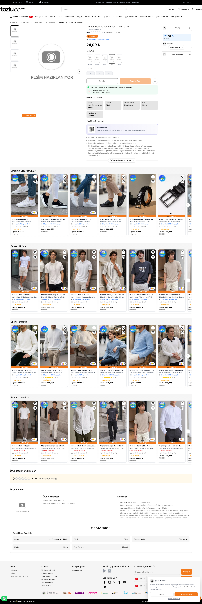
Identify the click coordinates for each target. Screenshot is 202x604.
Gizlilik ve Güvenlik (48, 570)
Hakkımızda (14, 570)
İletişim (12, 573)
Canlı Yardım (45, 585)
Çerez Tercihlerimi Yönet (19, 576)
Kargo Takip (187, 2)
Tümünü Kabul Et (186, 594)
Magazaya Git (175, 47)
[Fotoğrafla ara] (126, 9)
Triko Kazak (50, 22)
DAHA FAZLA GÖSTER (99, 528)
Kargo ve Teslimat (48, 579)
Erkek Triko (38, 22)
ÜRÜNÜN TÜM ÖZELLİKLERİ (120, 160)
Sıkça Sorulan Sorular (49, 576)
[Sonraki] (79, 71)
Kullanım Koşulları (47, 573)
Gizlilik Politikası (189, 587)
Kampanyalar (77, 570)
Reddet (161, 594)
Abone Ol (186, 572)
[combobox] (140, 579)
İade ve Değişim (47, 582)
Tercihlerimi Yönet (174, 599)
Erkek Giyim (25, 22)
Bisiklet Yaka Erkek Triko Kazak (71, 22)
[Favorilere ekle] (35, 177)
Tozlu (97, 137)
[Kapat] (197, 579)
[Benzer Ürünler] (35, 181)
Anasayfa (13, 22)
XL (109, 73)
